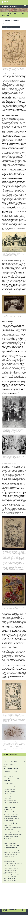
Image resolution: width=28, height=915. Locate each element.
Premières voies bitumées (9, 861)
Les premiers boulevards (9, 807)
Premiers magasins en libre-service (11, 818)
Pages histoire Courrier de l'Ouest (12, 875)
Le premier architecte (8, 839)
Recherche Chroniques (14, 761)
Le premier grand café (8, 793)
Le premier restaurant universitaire (11, 785)
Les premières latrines (9, 857)
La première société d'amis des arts (12, 823)
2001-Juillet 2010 (8, 776)
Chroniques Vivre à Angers (10, 771)
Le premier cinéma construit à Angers (12, 831)
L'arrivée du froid (7, 838)
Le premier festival (8, 796)
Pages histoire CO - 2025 (10, 878)
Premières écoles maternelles (10, 847)
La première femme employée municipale (13, 834)
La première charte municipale (10, 854)
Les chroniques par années (11, 768)
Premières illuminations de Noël (11, 836)
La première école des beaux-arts (11, 868)
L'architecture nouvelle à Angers (11, 848)
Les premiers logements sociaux (11, 841)
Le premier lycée (7, 804)
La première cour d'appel (9, 791)
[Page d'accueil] (6, 2)
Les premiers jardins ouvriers (10, 859)
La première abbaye (8, 832)
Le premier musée (8, 866)
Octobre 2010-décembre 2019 (12, 778)
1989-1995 (6, 773)
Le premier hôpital (8, 798)
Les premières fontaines (9, 856)
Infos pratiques (14, 914)
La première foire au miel (9, 865)
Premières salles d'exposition (10, 816)
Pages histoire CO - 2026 (10, 880)
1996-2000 (6, 775)
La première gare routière (9, 829)
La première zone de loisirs (10, 805)
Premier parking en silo (9, 820)
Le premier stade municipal (10, 843)
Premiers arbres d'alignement (10, 821)
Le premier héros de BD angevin (11, 802)
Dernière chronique (9, 764)
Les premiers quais (8, 809)
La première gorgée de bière (10, 870)
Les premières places (8, 783)
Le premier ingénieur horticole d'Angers (12, 850)
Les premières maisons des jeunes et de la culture (13, 787)
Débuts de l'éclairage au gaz (10, 872)
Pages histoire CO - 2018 (10, 876)
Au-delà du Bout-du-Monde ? (10, 800)
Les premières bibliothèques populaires (13, 863)
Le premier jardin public (9, 811)
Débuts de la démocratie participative (12, 814)
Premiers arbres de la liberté (10, 813)
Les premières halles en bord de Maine (12, 827)
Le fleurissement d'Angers (9, 789)
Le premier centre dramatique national (12, 852)
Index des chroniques (10, 758)
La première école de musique (10, 795)
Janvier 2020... (7, 780)
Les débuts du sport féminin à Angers (12, 845)
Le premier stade (7, 825)
